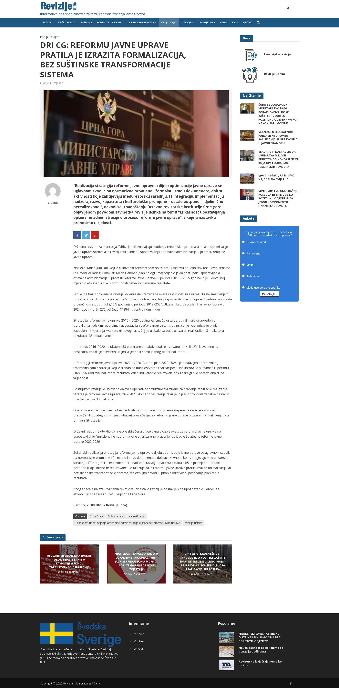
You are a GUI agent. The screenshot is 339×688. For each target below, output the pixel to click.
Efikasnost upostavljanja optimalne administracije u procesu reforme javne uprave (127, 523)
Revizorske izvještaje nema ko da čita (260, 663)
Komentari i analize (109, 22)
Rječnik (247, 22)
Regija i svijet (169, 22)
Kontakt (139, 641)
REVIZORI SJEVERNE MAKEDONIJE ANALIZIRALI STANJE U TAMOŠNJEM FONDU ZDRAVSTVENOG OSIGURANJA (69, 561)
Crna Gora (96, 516)
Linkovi (138, 648)
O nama (139, 634)
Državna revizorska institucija (126, 516)
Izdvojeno (188, 22)
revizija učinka (193, 523)
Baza (235, 22)
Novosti (48, 22)
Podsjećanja (207, 22)
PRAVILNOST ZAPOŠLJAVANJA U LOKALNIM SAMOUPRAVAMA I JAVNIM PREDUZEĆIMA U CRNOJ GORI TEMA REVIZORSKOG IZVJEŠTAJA (136, 561)
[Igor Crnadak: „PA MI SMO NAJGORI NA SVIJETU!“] (247, 178)
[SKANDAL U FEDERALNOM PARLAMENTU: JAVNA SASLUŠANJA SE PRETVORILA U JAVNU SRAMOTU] (247, 135)
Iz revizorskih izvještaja (141, 22)
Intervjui (86, 22)
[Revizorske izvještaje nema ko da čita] (226, 665)
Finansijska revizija (277, 54)
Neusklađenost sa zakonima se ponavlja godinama (261, 649)
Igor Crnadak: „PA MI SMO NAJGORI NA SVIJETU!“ (276, 177)
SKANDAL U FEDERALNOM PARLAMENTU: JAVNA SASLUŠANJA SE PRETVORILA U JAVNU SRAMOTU (277, 137)
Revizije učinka (274, 74)
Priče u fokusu (67, 22)
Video (223, 22)
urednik (53, 202)
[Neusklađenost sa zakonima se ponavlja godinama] (226, 651)
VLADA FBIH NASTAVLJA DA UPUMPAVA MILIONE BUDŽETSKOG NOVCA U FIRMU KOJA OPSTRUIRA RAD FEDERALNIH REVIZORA (278, 159)
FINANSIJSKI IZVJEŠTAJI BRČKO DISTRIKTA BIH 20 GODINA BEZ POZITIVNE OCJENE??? (259, 637)
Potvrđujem (269, 293)
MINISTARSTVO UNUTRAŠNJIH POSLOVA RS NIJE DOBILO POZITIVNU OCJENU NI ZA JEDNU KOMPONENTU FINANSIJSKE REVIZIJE (278, 198)
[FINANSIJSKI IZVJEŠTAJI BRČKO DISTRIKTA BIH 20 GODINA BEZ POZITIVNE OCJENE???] (226, 637)
